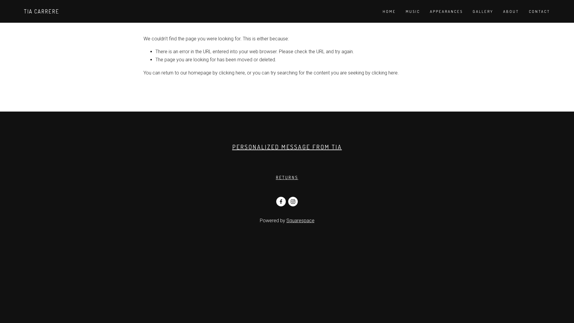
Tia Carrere (41, 11)
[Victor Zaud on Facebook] (281, 201)
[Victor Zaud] (293, 201)
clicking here (232, 73)
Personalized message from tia (287, 147)
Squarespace (300, 220)
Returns (287, 177)
